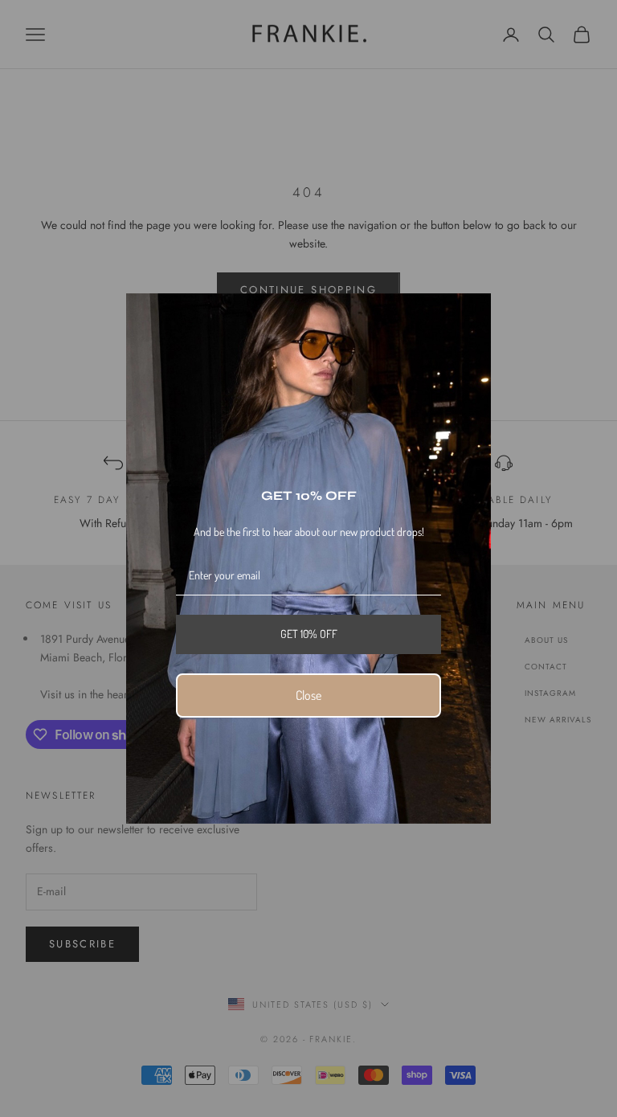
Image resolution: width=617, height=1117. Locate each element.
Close (308, 695)
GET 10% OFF (308, 633)
